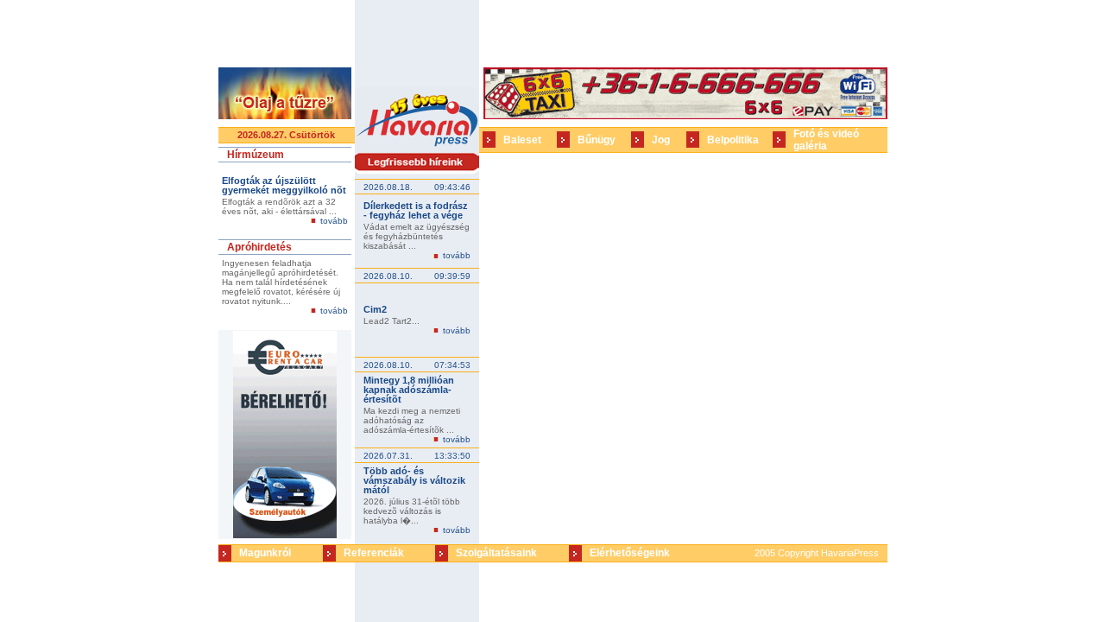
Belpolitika (733, 140)
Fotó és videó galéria (826, 140)
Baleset (522, 140)
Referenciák (374, 553)
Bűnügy (597, 140)
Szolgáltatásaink (496, 553)
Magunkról (265, 553)
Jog (661, 140)
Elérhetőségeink (630, 553)
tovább (334, 220)
